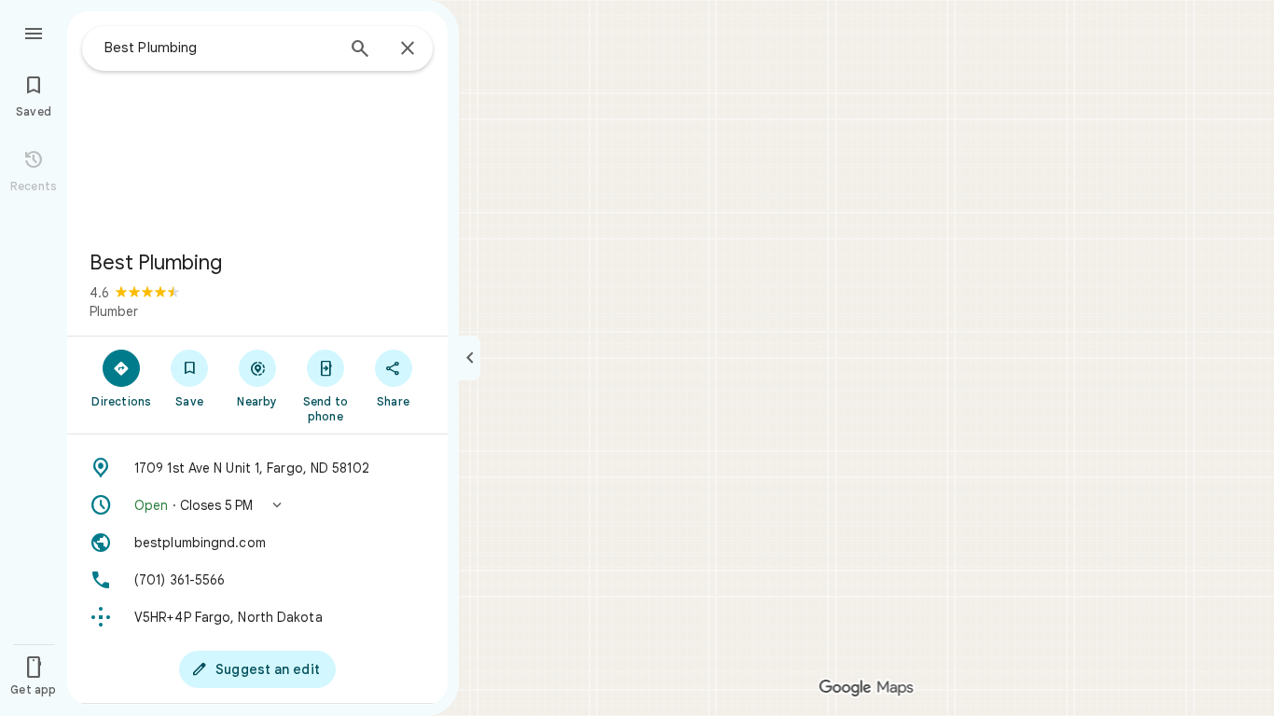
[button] (257, 505)
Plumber (114, 311)
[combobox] (219, 47)
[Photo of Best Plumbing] (257, 123)
